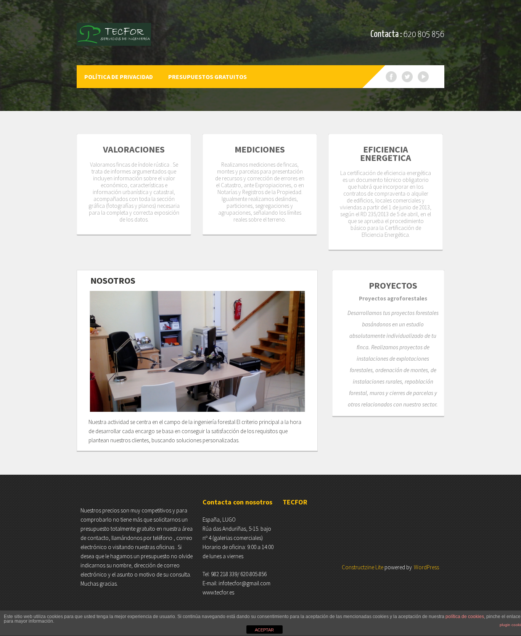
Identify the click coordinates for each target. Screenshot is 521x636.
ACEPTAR (264, 630)
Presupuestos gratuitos (207, 76)
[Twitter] (407, 76)
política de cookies (464, 616)
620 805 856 (424, 34)
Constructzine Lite (363, 567)
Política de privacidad (118, 76)
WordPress (426, 567)
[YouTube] (423, 76)
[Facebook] (391, 76)
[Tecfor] (114, 34)
